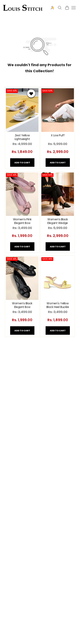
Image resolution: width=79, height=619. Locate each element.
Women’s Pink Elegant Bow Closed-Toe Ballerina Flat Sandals (22, 221)
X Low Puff (58, 135)
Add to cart (22, 162)
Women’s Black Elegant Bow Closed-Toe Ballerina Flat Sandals (22, 305)
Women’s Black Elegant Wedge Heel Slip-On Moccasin (57, 221)
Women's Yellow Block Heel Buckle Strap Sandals (57, 305)
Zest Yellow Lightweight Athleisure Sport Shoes (22, 137)
